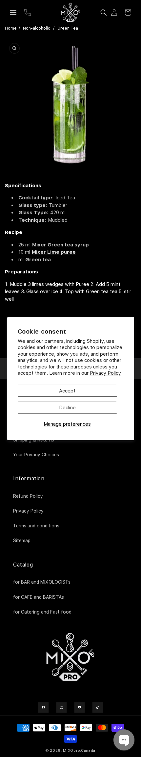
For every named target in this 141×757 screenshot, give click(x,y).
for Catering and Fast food (42, 612)
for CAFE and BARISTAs (38, 597)
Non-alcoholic (36, 28)
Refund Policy (28, 496)
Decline (67, 408)
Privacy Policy (105, 373)
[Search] (103, 12)
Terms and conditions (36, 525)
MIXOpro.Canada (79, 750)
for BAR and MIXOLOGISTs (41, 582)
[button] (13, 12)
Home (11, 28)
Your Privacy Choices (36, 454)
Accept (67, 391)
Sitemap (21, 540)
